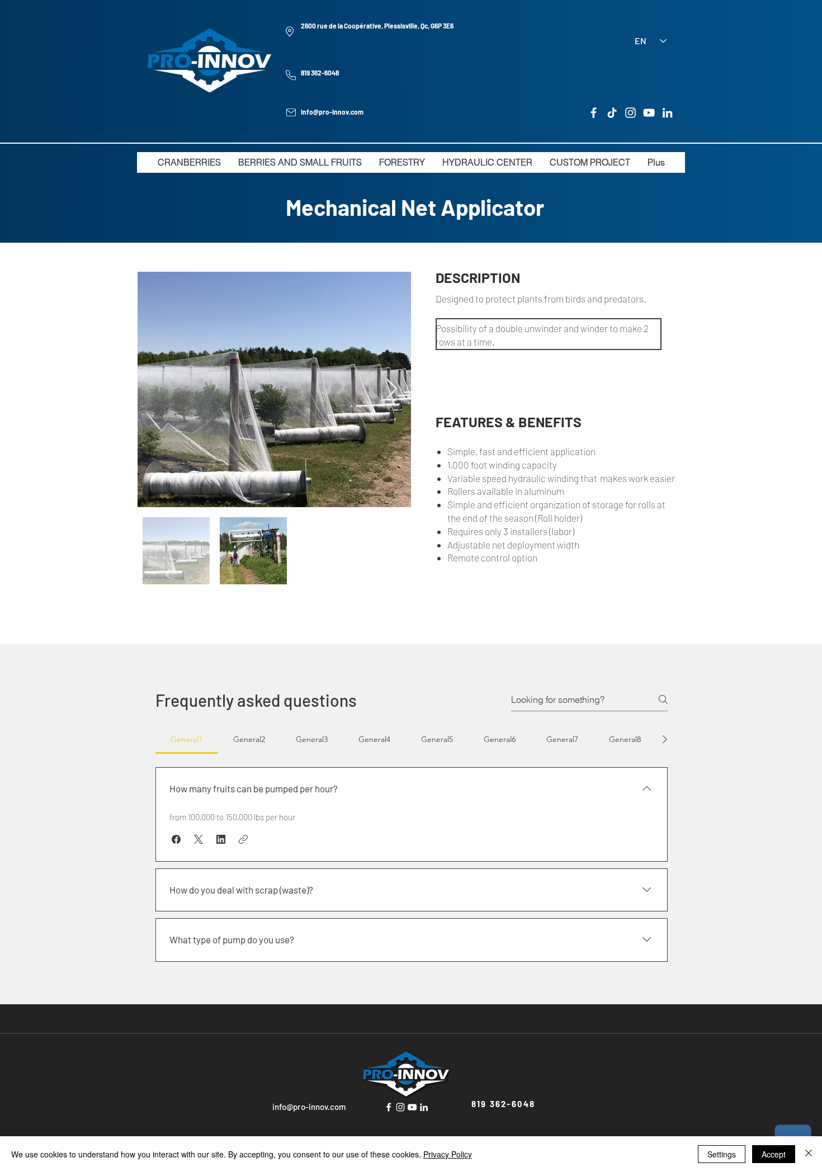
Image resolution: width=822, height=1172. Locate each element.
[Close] (808, 1154)
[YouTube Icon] (412, 1107)
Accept (774, 1154)
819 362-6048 (320, 73)
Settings (721, 1154)
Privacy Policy (447, 1154)
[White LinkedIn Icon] (423, 1107)
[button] (176, 839)
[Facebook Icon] (388, 1107)
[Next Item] (391, 389)
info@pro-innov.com (332, 112)
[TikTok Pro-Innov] (612, 113)
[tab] (186, 739)
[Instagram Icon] (400, 1107)
